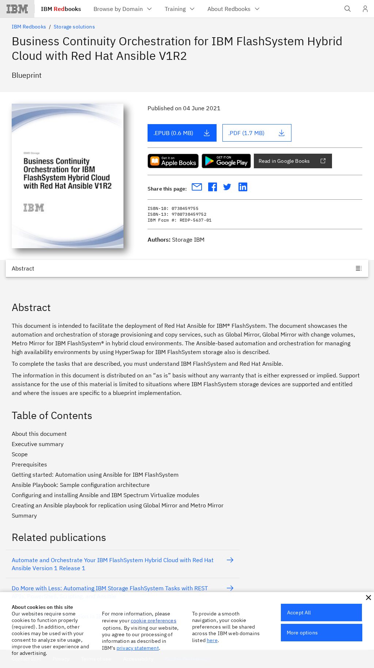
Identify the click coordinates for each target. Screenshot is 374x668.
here (212, 640)
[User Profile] (365, 9)
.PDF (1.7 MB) (246, 133)
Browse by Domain (118, 8)
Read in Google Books (284, 161)
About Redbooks (229, 8)
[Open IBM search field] (347, 9)
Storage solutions (74, 26)
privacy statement (138, 648)
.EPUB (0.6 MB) (173, 133)
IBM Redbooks (29, 26)
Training (175, 8)
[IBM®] (17, 9)
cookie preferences (153, 620)
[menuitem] (123, 9)
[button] (368, 597)
